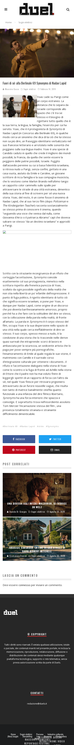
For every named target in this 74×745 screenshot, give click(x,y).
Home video (57, 741)
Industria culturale (55, 734)
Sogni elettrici (30, 89)
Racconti (31, 739)
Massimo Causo (11, 89)
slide (41, 426)
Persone (39, 734)
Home (13, 734)
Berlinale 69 (11, 426)
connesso (24, 585)
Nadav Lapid (28, 426)
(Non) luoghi (13, 736)
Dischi (57, 737)
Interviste (45, 737)
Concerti (44, 739)
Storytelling (27, 736)
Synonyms (53, 426)
